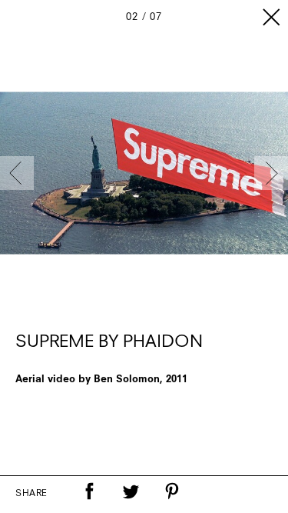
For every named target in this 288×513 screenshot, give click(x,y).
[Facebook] (89, 491)
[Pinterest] (172, 491)
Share (31, 493)
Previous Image (17, 173)
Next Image (271, 173)
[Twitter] (130, 491)
